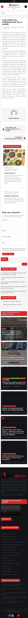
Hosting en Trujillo (7, 569)
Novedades (23, 378)
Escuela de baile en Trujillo (9, 560)
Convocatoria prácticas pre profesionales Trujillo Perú (15, 541)
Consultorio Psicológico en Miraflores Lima (12, 544)
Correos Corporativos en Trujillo (10, 571)
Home (3, 13)
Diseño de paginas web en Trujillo (10, 539)
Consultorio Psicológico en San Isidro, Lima (12, 304)
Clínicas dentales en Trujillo (9, 550)
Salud (4, 379)
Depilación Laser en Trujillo (9, 536)
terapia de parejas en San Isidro (10, 555)
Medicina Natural (8, 169)
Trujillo (4, 328)
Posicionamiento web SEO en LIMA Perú (12, 301)
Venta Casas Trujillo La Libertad (9, 427)
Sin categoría (14, 27)
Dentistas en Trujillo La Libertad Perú (11, 552)
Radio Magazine (7, 27)
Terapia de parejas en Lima (9, 533)
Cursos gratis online (7, 566)
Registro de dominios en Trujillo (10, 574)
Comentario (5, 219)
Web (3, 242)
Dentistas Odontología (15, 378)
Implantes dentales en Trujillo (9, 547)
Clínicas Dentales (6, 378)
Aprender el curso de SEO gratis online (11, 563)
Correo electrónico (6, 236)
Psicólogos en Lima (7, 558)
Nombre (4, 230)
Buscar (4, 259)
